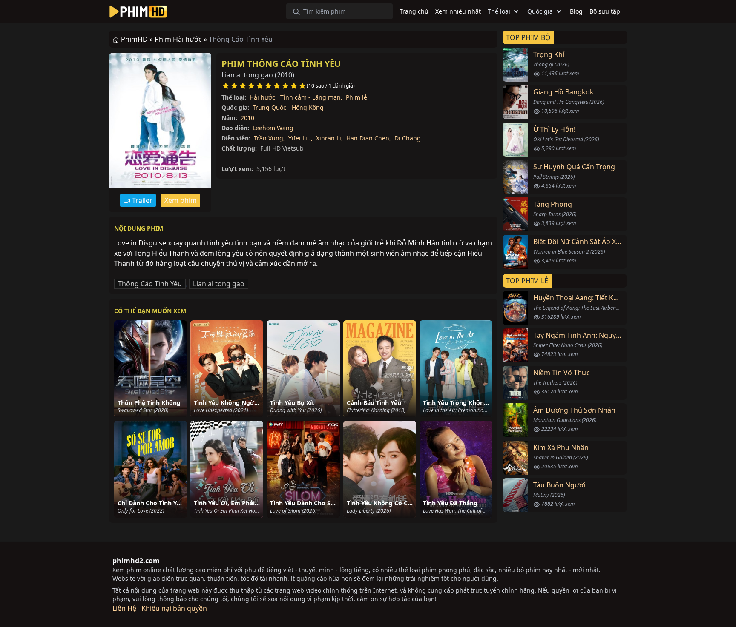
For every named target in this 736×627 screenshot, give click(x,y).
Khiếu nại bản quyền (174, 608)
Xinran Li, (329, 138)
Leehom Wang (273, 128)
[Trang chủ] (138, 11)
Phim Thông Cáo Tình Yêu (281, 63)
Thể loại (499, 11)
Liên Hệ (124, 608)
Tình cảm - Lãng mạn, (311, 97)
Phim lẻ (356, 97)
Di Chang (407, 138)
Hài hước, (263, 97)
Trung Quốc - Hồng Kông (288, 107)
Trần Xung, (269, 138)
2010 (247, 118)
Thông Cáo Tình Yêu (150, 283)
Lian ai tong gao (218, 283)
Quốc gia (540, 11)
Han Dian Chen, (368, 138)
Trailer (141, 200)
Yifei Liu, (300, 138)
